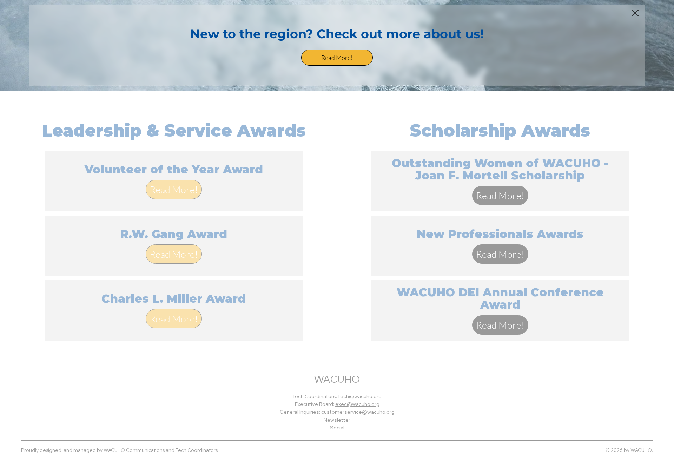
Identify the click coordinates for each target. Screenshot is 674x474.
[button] (635, 13)
